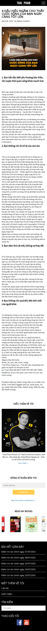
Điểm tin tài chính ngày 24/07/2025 (18, 569)
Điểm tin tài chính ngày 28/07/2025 (18, 557)
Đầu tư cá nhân (34, 382)
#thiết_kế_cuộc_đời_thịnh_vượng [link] (15, 362)
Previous (2, 524)
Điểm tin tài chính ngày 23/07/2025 (18, 575)
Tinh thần (11, 384)
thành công (28, 387)
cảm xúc (25, 384)
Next (45, 524)
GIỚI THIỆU (6, 594)
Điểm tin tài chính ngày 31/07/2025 (18, 551)
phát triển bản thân (13, 387)
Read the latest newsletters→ (23, 500)
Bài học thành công (18, 382)
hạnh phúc (34, 384)
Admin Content (23, 21)
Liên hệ (4, 588)
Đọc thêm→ (23, 463)
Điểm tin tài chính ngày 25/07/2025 (18, 563)
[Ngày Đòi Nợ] (15, 524)
